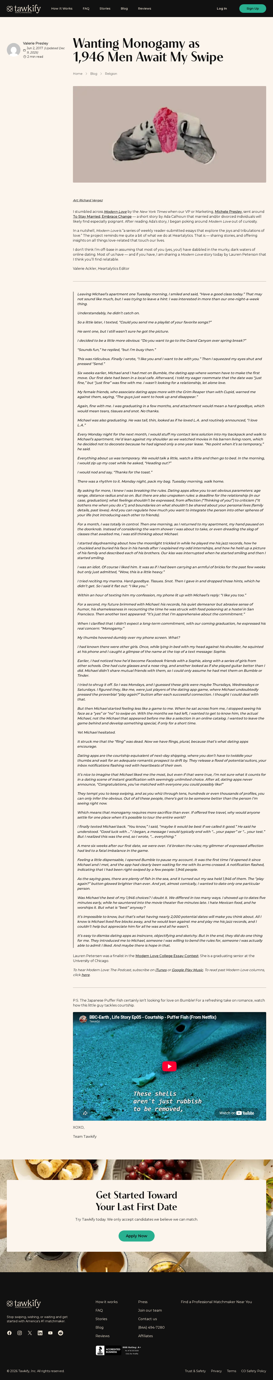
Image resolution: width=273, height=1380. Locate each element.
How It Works (62, 8)
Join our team (150, 1310)
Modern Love (115, 212)
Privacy (216, 1371)
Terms (231, 1371)
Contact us (147, 1319)
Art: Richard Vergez (88, 200)
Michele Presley (228, 212)
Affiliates (145, 1336)
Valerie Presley (35, 43)
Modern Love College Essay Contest (167, 956)
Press (142, 1302)
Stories (105, 8)
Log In (222, 8)
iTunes (161, 970)
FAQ (86, 8)
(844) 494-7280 (151, 1327)
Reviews (144, 8)
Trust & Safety (195, 1371)
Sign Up (253, 8)
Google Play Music (187, 970)
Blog (124, 8)
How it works (107, 1302)
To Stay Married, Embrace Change (102, 217)
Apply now (136, 1236)
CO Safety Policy (253, 1371)
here (85, 975)
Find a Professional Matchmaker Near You (216, 1302)
